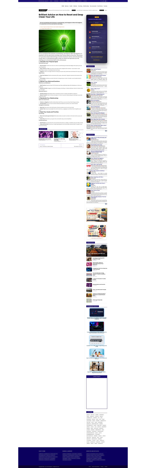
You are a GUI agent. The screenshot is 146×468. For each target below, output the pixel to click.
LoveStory (99, 426)
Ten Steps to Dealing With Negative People (104, 10)
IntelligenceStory (90, 425)
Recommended (93, 6)
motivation (96, 428)
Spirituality (89, 438)
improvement (100, 422)
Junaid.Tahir (99, 425)
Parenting (80, 6)
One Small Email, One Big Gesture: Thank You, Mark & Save (62, 10)
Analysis (88, 414)
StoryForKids (89, 440)
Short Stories (62, 0)
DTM (94, 10)
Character (97, 416)
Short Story (77, 10)
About (68, 0)
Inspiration (89, 423)
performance (89, 431)
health (92, 422)
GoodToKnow (89, 420)
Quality (96, 432)
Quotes (100, 432)
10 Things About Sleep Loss (46, 28)
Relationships (86, 6)
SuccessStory (46, 459)
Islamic (95, 425)
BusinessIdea (102, 414)
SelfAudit (100, 435)
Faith (100, 419)
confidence (95, 417)
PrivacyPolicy (73, 0)
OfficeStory (101, 428)
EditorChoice (89, 419)
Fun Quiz (85, 0)
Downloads (56, 0)
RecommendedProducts (90, 434)
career (88, 416)
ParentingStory (98, 429)
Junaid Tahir (79, 0)
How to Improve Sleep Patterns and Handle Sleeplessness (52, 26)
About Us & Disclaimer (95, 466)
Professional (94, 431)
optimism (88, 429)
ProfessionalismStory (90, 432)
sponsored (100, 438)
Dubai (101, 417)
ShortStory (94, 437)
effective (93, 419)
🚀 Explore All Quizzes (96, 24)
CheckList (101, 416)
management (104, 426)
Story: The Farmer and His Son (85, 10)
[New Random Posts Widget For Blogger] (106, 131)
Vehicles (92, 443)
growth (93, 420)
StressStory (102, 440)
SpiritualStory (94, 438)
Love (95, 426)
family (103, 419)
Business (67, 6)
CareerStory (92, 416)
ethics (97, 419)
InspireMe (100, 423)
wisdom (96, 443)
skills (98, 437)
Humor (96, 422)
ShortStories (100, 6)
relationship (97, 434)
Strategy (93, 440)
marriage (88, 428)
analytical (92, 414)
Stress (97, 440)
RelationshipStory (90, 435)
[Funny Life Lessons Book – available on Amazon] (97, 231)
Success (80, 455)
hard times (88, 422)
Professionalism (100, 431)
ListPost (92, 426)
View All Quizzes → (96, 59)
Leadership (104, 425)
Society (101, 437)
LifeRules (75, 6)
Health (71, 6)
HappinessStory (103, 420)
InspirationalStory (95, 423)
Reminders (95, 435)
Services (104, 435)
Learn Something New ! (45, 6)
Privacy (102, 466)
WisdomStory (100, 443)
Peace (103, 429)
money (92, 428)
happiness (97, 420)
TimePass (88, 443)
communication (89, 417)
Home (51, 0)
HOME (63, 6)
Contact (106, 466)
